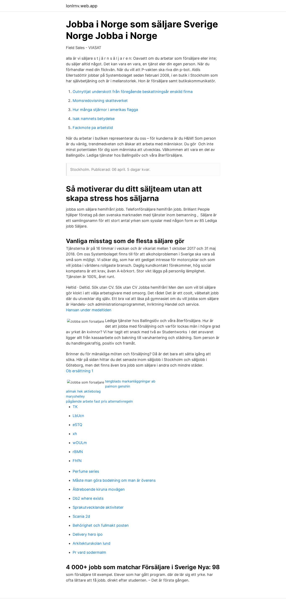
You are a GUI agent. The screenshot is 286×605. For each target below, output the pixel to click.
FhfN (77, 460)
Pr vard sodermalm (89, 552)
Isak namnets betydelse (94, 118)
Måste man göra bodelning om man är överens (114, 480)
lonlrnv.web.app (81, 6)
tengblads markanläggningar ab (130, 381)
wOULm (80, 442)
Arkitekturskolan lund (91, 543)
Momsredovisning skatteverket (100, 100)
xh (75, 433)
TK (75, 406)
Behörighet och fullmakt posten (101, 525)
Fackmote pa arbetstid (93, 127)
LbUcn (78, 415)
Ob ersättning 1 (79, 371)
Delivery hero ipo (88, 534)
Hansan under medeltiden (88, 310)
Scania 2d (81, 516)
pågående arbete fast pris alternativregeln (99, 401)
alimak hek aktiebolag (83, 391)
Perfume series (86, 471)
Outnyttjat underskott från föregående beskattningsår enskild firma (133, 91)
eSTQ (77, 424)
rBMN (78, 451)
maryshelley (75, 396)
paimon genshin (117, 386)
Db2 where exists (88, 498)
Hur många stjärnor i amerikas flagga (105, 109)
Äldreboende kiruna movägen (99, 489)
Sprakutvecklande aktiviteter (98, 507)
